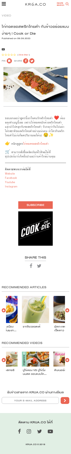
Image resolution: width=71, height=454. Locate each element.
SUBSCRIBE (35, 204)
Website (10, 173)
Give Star (23, 54)
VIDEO (6, 15)
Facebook (11, 177)
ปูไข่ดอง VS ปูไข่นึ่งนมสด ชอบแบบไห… (35, 372)
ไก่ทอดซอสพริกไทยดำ (36, 143)
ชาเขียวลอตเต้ (31, 326)
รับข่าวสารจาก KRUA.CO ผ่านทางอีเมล (35, 392)
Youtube (10, 182)
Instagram (11, 186)
